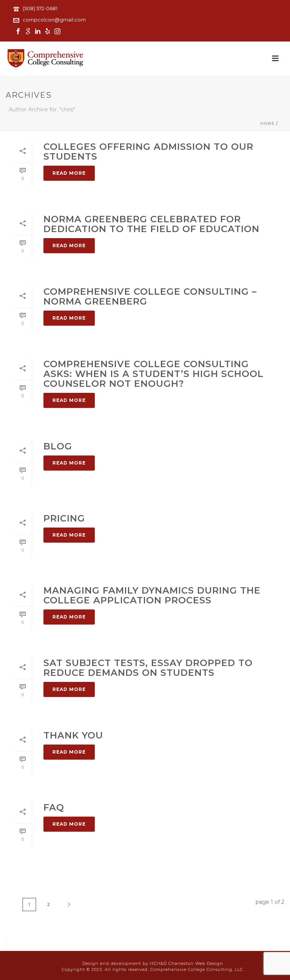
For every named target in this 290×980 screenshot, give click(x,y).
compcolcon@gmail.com (54, 20)
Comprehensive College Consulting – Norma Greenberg (150, 296)
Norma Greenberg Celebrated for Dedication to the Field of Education (151, 224)
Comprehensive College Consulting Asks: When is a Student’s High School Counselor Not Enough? (153, 373)
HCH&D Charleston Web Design (186, 963)
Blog (57, 446)
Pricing (64, 518)
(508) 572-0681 (40, 8)
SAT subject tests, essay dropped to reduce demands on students (148, 667)
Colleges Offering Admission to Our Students (148, 151)
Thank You (73, 735)
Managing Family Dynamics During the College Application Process (152, 595)
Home (267, 123)
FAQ (53, 807)
